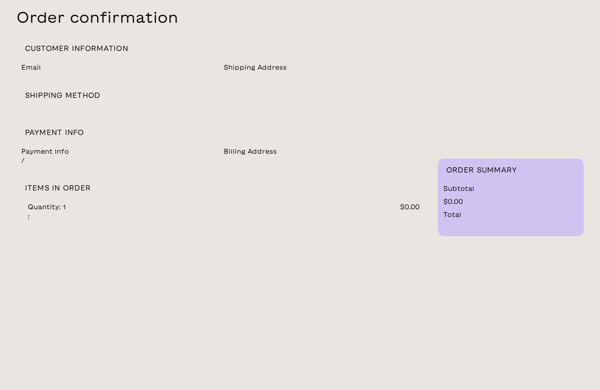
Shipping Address (255, 67)
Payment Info (45, 151)
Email (31, 67)
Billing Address (250, 151)
